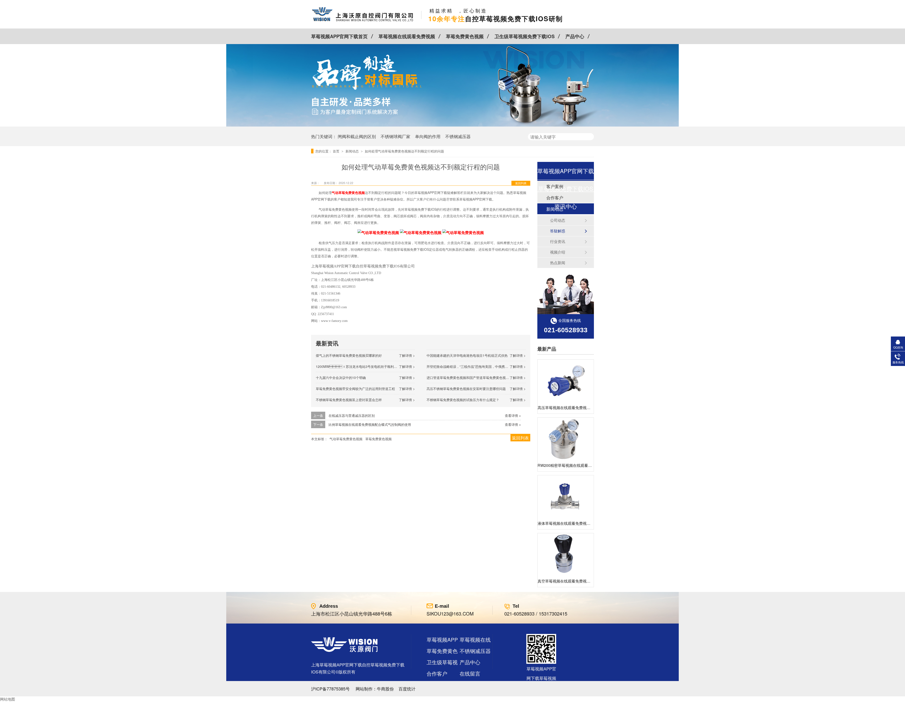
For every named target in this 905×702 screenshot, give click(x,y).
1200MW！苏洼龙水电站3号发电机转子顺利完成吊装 (361, 366)
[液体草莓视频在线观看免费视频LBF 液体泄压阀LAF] (566, 496)
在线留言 (470, 673)
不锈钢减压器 (458, 136)
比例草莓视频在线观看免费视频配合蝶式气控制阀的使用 (370, 424)
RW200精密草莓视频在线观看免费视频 (570, 465)
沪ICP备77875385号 (330, 689)
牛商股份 (385, 689)
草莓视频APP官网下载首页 (339, 36)
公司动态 (557, 220)
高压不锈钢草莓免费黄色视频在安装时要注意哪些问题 (466, 388)
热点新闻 (557, 262)
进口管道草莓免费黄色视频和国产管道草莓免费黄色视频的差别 (473, 377)
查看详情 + (513, 415)
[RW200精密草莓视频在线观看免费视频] (566, 439)
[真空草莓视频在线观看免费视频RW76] (566, 554)
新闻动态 (353, 151)
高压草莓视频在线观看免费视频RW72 (569, 407)
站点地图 (437, 684)
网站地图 (7, 699)
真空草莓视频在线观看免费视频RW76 (569, 581)
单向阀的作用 (427, 136)
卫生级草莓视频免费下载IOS (524, 36)
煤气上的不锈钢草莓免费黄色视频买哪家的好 (349, 355)
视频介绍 (557, 252)
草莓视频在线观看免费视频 (406, 36)
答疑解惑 (557, 231)
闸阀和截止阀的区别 (357, 136)
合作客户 (437, 673)
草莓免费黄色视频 (465, 36)
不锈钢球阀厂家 (395, 136)
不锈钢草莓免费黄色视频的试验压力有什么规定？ (463, 399)
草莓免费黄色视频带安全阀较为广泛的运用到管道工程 (355, 388)
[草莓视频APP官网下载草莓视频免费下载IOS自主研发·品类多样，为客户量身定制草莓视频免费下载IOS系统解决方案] (452, 125)
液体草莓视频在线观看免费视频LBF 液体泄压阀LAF (581, 523)
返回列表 (521, 183)
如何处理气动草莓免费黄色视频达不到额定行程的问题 (404, 151)
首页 (336, 151)
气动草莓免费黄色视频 (345, 438)
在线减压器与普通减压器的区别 (352, 415)
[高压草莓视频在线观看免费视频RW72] (566, 381)
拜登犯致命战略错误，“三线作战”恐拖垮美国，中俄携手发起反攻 (474, 366)
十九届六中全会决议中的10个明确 (341, 377)
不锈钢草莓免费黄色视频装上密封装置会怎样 (349, 399)
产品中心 (574, 36)
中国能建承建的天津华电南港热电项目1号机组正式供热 (467, 355)
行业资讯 (557, 241)
